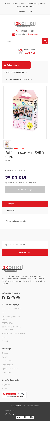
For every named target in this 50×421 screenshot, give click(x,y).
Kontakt (5, 357)
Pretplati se (24, 252)
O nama (5, 353)
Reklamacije (6, 372)
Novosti (23, 4)
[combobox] (17, 41)
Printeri (5, 341)
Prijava (30, 11)
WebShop (15, 4)
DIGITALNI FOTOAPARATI (13, 72)
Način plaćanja (7, 365)
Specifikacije (11, 210)
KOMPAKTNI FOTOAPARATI (13, 333)
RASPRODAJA (7, 323)
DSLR (4, 312)
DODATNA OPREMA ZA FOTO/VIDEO (17, 79)
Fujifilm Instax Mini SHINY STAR (24, 154)
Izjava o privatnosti (10, 368)
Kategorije (11, 65)
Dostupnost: (9, 148)
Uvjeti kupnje (7, 361)
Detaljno (10, 204)
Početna (7, 4)
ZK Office (17, 406)
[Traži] (45, 41)
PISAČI (4, 337)
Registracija (21, 11)
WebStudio (9, 414)
